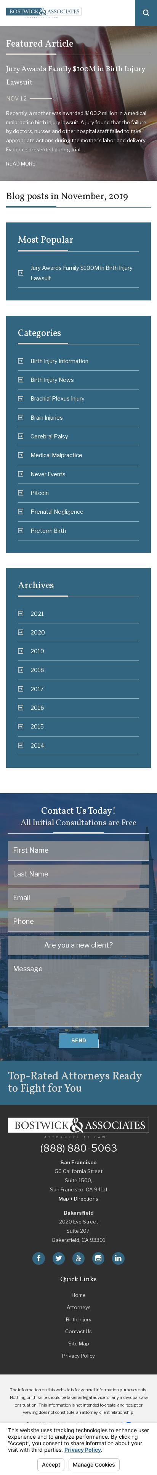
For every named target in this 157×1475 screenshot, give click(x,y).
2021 (37, 613)
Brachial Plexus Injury (57, 398)
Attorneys (79, 1307)
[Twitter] (59, 1258)
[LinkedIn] (118, 1258)
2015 (37, 726)
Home (79, 1295)
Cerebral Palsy (49, 436)
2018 (37, 670)
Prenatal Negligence (56, 511)
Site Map (78, 1343)
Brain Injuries (46, 417)
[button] (146, 13)
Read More (20, 164)
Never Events (48, 474)
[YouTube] (78, 1258)
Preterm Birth (48, 530)
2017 (37, 689)
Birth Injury (78, 1319)
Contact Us (78, 1331)
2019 (37, 651)
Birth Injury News (52, 379)
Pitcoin (39, 493)
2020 (37, 632)
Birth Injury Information (59, 361)
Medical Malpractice (56, 455)
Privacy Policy (78, 1356)
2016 (37, 707)
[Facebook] (38, 1258)
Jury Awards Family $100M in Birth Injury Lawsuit (81, 272)
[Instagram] (98, 1258)
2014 (37, 745)
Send (78, 1040)
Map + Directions (78, 1199)
